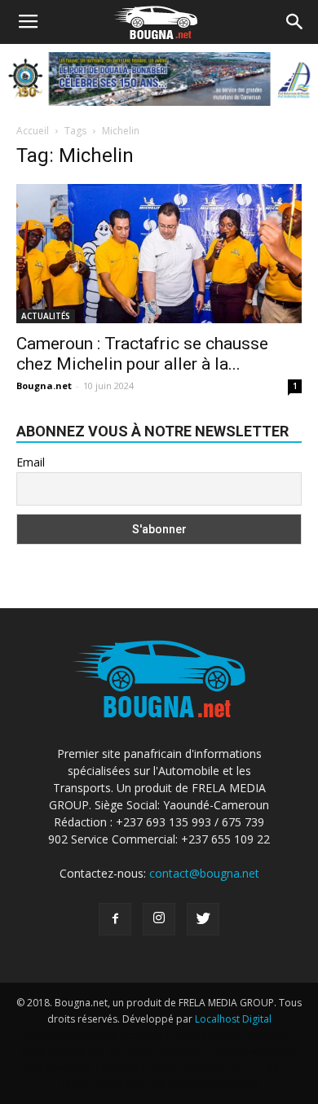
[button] (295, 22)
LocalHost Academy (117, 1035)
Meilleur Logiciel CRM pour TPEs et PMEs (194, 1068)
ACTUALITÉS (45, 316)
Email (30, 462)
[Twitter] (203, 919)
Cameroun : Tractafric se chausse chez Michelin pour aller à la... (142, 354)
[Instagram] (159, 919)
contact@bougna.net (204, 873)
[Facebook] (115, 919)
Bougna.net (44, 385)
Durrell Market (207, 1035)
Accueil (32, 131)
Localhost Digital (233, 1019)
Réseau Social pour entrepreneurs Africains (159, 1084)
